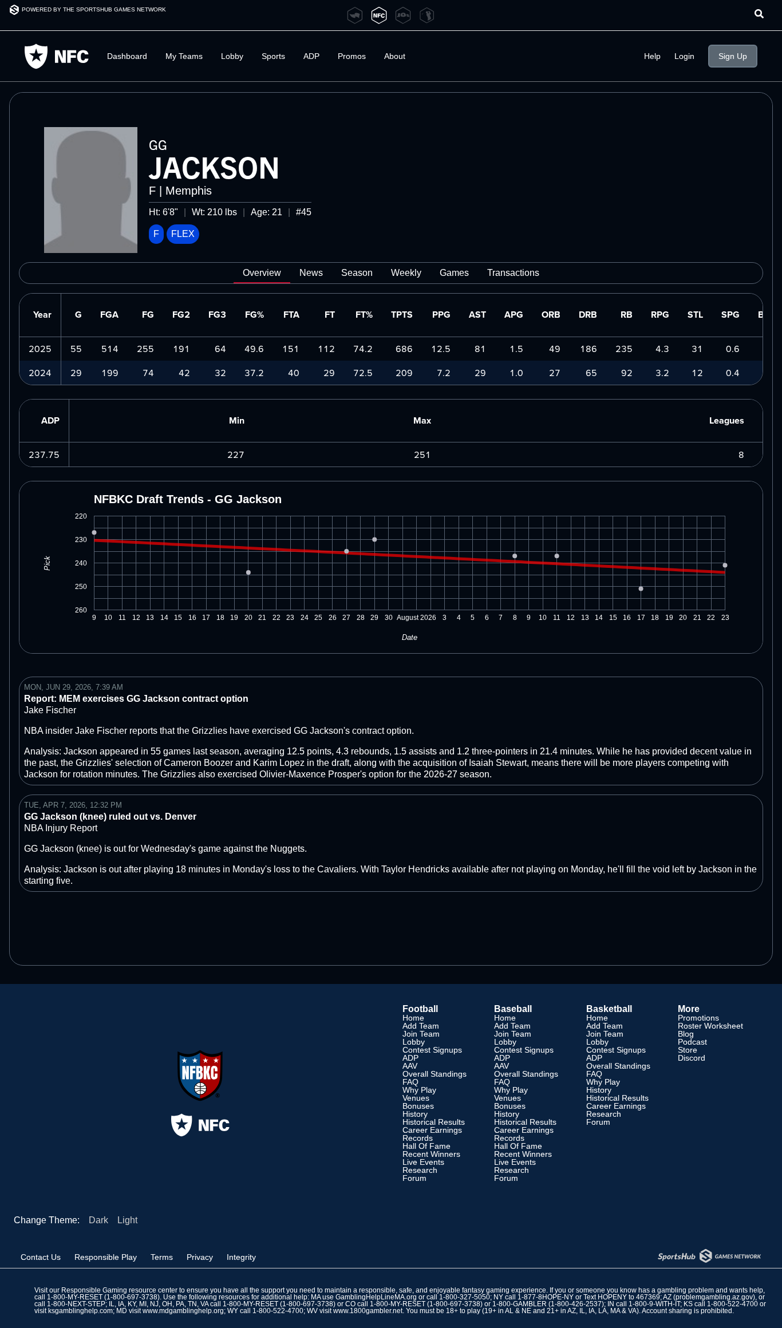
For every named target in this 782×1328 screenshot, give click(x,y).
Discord (691, 1057)
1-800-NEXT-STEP (76, 1304)
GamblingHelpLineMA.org (376, 1297)
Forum (414, 1178)
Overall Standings (434, 1073)
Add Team (420, 1025)
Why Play (419, 1089)
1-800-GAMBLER (519, 1304)
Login (684, 56)
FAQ (410, 1081)
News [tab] (311, 273)
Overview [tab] (262, 273)
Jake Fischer (50, 710)
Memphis (188, 190)
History (415, 1113)
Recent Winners (431, 1154)
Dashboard (127, 56)
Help (652, 56)
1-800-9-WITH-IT (654, 1304)
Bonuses (418, 1105)
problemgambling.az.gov (714, 1297)
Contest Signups (432, 1049)
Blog (686, 1033)
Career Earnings (432, 1130)
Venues (415, 1097)
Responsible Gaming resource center (119, 1290)
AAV (409, 1065)
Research (419, 1170)
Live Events (423, 1162)
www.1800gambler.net (367, 1311)
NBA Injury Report (60, 828)
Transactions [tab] (513, 273)
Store (687, 1049)
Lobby (232, 56)
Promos (352, 56)
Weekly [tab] (406, 273)
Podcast (692, 1041)
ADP (410, 1057)
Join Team (421, 1033)
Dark (98, 1220)
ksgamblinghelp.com (80, 1311)
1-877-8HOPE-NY (546, 1297)
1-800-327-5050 (464, 1297)
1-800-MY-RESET (74, 1297)
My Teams (184, 56)
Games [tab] (454, 273)
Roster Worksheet (710, 1025)
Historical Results (433, 1122)
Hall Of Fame (426, 1146)
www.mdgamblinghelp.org (183, 1311)
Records (417, 1138)
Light (127, 1220)
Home (413, 1017)
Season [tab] (357, 273)
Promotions (698, 1017)
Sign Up (732, 56)
